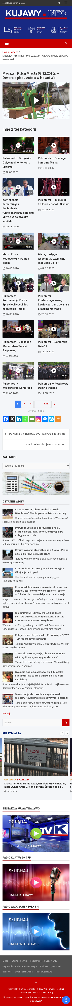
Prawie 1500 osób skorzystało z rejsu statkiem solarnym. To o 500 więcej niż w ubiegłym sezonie (39, 532)
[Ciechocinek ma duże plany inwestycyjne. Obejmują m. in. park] (8, 573)
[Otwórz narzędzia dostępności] (66, 1000)
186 (46, 404)
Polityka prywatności (50, 966)
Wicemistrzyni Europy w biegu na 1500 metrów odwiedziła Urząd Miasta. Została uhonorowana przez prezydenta (39, 617)
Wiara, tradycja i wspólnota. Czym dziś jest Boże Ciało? (51, 258)
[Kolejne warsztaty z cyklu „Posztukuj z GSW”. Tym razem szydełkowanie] (8, 640)
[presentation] (62, 733)
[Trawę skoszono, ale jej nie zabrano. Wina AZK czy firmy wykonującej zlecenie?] (8, 658)
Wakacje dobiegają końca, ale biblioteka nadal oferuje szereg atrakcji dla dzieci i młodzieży (39, 676)
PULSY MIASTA (12, 733)
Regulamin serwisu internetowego (20, 966)
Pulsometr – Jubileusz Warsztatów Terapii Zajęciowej (17, 346)
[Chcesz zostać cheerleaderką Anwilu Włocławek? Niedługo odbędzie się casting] (8, 514)
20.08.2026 (12, 791)
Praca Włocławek (44, 971)
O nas (5, 960)
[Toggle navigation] (7, 43)
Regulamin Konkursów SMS (43, 960)
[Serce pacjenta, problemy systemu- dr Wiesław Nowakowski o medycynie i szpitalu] (8, 699)
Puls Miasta (23, 779)
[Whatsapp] (25, 419)
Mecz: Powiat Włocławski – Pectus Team (16, 258)
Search (65, 722)
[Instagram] (38, 419)
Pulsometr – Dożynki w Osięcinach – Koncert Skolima (17, 162)
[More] (58, 419)
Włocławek (10, 779)
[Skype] (51, 419)
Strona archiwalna (24, 971)
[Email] (32, 419)
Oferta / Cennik (19, 960)
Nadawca (7, 971)
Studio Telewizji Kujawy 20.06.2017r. (45, 444)
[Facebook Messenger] (45, 419)
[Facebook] (6, 419)
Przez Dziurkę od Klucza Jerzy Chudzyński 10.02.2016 (36, 434)
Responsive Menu (58, 3)
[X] (12, 419)
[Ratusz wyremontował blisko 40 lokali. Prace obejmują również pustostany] (8, 555)
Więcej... (7, 713)
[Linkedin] (19, 419)
